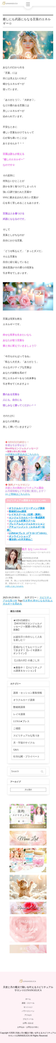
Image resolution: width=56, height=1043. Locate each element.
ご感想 (16, 728)
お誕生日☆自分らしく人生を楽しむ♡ (27, 638)
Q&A (16, 749)
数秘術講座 (19, 707)
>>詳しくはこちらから (14, 586)
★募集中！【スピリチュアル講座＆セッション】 (27, 669)
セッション (28, 1007)
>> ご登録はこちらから (17, 494)
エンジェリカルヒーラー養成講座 (27, 517)
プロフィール (28, 1019)
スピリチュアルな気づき (26, 735)
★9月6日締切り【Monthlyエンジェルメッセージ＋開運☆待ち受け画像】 (27, 625)
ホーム (28, 999)
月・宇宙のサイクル (24, 742)
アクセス (28, 1015)
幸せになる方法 (41, 600)
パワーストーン (28, 1011)
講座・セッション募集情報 (27, 693)
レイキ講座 (19, 714)
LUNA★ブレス (21, 721)
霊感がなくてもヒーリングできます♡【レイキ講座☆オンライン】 (27, 650)
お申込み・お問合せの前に (28, 1027)
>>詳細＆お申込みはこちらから (22, 454)
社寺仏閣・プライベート (26, 756)
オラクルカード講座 (24, 700)
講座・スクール (28, 1003)
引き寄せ (27, 600)
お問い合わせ (28, 1023)
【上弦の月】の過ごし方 (26, 660)
